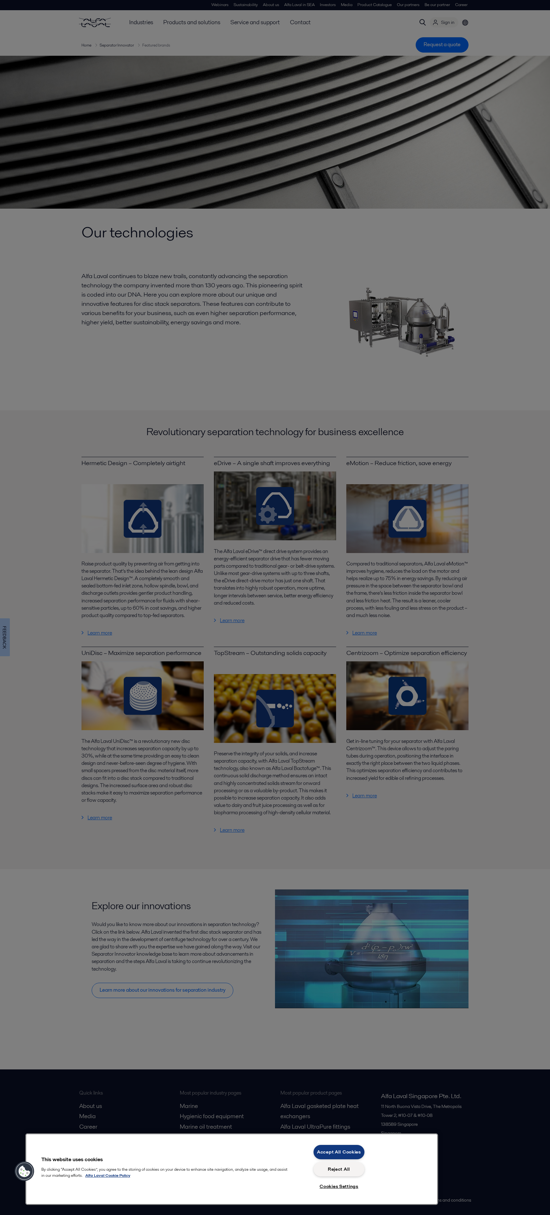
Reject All (339, 1169)
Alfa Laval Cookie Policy (107, 1175)
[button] (24, 1171)
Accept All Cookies (339, 1152)
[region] (231, 1169)
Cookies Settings (339, 1186)
